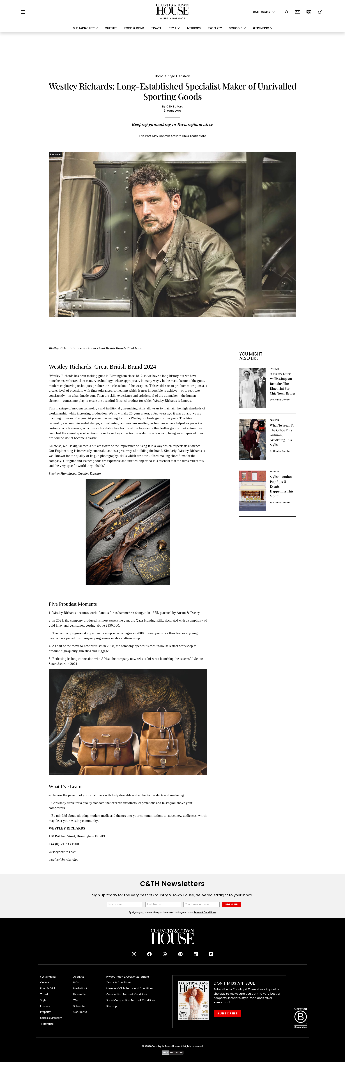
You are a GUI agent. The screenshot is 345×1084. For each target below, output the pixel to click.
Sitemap (111, 1006)
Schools (236, 28)
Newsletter (79, 994)
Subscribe (79, 1006)
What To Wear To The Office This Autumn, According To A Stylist (282, 435)
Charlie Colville (281, 399)
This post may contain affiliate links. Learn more (172, 136)
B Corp (77, 982)
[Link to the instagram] (134, 954)
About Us (78, 976)
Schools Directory (51, 1017)
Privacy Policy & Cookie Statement (127, 976)
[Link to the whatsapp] (165, 954)
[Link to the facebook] (149, 954)
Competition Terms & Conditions (126, 994)
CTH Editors (174, 106)
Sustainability (84, 28)
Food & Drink (134, 28)
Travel (156, 28)
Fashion (184, 76)
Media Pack (80, 988)
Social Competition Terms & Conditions (130, 1000)
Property (215, 28)
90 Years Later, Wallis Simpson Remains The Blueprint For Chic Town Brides (283, 383)
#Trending (47, 1023)
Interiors (194, 28)
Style (172, 28)
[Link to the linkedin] (196, 954)
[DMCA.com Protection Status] (172, 1052)
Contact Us (80, 1012)
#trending (261, 28)
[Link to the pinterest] (180, 954)
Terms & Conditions (118, 982)
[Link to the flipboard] (211, 954)
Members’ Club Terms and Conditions (129, 988)
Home (159, 76)
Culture (111, 28)
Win (75, 1000)
